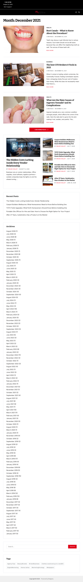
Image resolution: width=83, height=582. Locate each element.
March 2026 (10, 243)
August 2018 (10, 479)
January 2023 (11, 352)
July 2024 (10, 300)
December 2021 (12, 387)
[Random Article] (76, 12)
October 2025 (11, 257)
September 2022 (12, 364)
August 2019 (10, 444)
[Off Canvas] (4, 12)
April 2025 (10, 274)
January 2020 (11, 433)
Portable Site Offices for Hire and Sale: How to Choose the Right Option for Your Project (65, 167)
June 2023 (10, 338)
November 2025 (12, 254)
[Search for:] (36, 547)
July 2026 (9, 234)
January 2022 (11, 384)
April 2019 (9, 456)
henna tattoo (25, 567)
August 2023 (10, 332)
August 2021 (10, 398)
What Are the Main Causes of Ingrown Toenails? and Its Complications (60, 103)
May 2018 (9, 487)
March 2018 (10, 493)
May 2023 (9, 341)
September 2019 (12, 441)
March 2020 (10, 430)
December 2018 (12, 467)
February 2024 (11, 315)
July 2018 (9, 482)
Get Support (8, 7)
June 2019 (10, 450)
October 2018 (11, 473)
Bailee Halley (13, 169)
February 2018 (11, 496)
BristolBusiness (34, 564)
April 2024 (10, 309)
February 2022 (11, 381)
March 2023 (10, 346)
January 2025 (11, 283)
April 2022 (10, 375)
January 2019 (11, 464)
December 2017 (12, 502)
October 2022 (11, 361)
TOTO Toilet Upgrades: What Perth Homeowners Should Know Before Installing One (64, 154)
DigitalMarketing (13, 567)
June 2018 (10, 485)
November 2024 (12, 289)
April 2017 (9, 525)
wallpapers (50, 567)
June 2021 (10, 404)
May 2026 (9, 240)
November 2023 (12, 323)
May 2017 (9, 522)
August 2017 (10, 513)
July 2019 (9, 447)
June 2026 (10, 237)
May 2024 (10, 306)
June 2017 (10, 519)
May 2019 (9, 453)
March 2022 (10, 378)
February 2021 (11, 416)
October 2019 (11, 439)
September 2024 (12, 294)
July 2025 (9, 266)
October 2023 (11, 326)
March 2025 (10, 277)
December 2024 (12, 286)
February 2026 (11, 245)
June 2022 (10, 372)
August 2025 (10, 263)
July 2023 (9, 335)
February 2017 (11, 531)
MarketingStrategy (38, 567)
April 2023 (10, 343)
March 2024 (10, 312)
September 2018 (12, 476)
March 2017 (10, 528)
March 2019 (10, 459)
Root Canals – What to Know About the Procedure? (60, 31)
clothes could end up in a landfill (52, 564)
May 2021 (9, 407)
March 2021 (10, 413)
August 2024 (11, 297)
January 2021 (11, 418)
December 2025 (12, 251)
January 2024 (11, 318)
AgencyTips (11, 564)
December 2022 (12, 355)
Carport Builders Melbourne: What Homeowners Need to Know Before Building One (64, 142)
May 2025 (9, 271)
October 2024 (11, 292)
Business (49, 61)
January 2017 (11, 534)
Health (48, 27)
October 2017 (11, 508)
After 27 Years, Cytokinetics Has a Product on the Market (26, 215)
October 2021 (11, 392)
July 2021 (9, 401)
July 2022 (9, 369)
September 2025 (12, 260)
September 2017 (12, 511)
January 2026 (11, 248)
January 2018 (11, 499)
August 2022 (10, 366)
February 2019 (11, 462)
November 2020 (12, 421)
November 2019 (12, 436)
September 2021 (12, 395)
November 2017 (12, 505)
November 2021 (12, 390)
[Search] (79, 12)
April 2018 (9, 490)
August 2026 (10, 231)
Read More (50, 50)
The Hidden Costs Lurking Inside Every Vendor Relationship (20, 163)
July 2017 (9, 516)
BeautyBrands (22, 564)
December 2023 (12, 320)
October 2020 (11, 424)
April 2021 (9, 410)
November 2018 (12, 470)
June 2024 (10, 303)
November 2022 (12, 358)
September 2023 (12, 329)
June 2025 (10, 269)
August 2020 (10, 427)
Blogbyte (50, 579)
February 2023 (11, 349)
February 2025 (11, 280)
